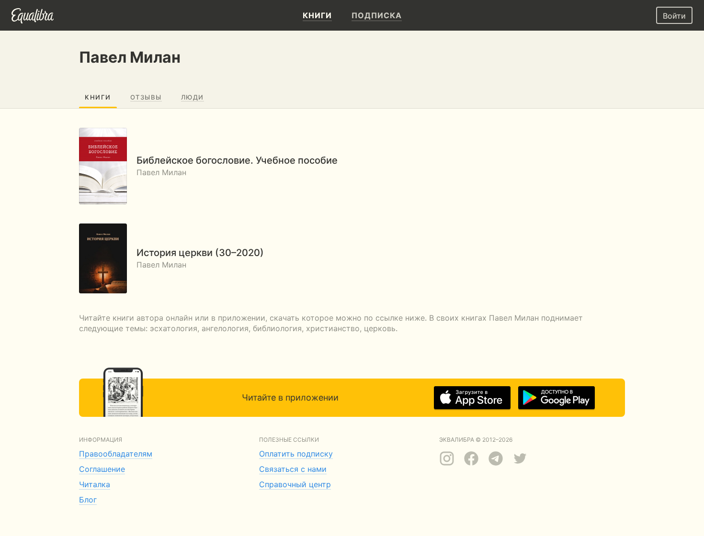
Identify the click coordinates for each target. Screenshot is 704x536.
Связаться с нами (293, 469)
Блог (88, 499)
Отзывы (146, 97)
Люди (192, 97)
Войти (674, 16)
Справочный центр (295, 484)
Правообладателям (115, 453)
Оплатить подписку (296, 453)
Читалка (94, 484)
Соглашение (102, 469)
